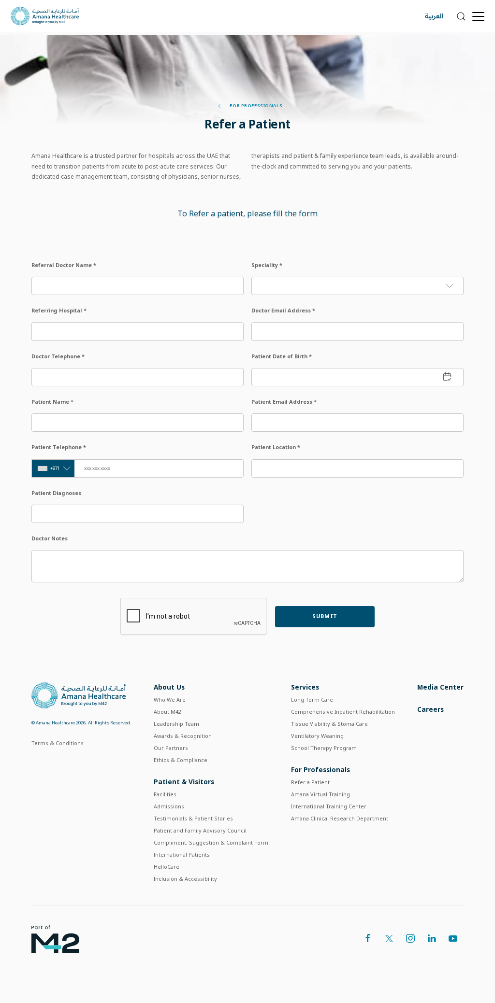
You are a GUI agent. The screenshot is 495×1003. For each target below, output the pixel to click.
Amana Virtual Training (320, 794)
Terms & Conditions (57, 743)
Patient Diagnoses (56, 492)
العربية (434, 16)
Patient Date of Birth (281, 356)
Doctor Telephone (58, 356)
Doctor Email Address (283, 310)
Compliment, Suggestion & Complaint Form (211, 842)
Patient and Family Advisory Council (200, 830)
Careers (430, 709)
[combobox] (53, 468)
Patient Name (52, 401)
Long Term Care (312, 699)
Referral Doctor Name (63, 264)
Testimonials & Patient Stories (193, 818)
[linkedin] (431, 938)
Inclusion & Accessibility (185, 878)
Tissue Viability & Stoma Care (329, 723)
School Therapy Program (324, 747)
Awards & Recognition (183, 735)
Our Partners (171, 747)
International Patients (182, 854)
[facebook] (368, 938)
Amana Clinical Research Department (339, 818)
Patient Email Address (284, 401)
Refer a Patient (310, 782)
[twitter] (389, 938)
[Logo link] (78, 694)
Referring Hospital (59, 310)
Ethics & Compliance (180, 759)
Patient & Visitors (184, 781)
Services (305, 687)
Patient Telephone (58, 447)
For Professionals (255, 105)
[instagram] (410, 938)
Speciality (266, 264)
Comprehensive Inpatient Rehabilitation (343, 711)
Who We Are (170, 699)
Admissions (169, 806)
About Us (169, 687)
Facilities (165, 794)
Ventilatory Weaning (317, 735)
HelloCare (166, 866)
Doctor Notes (49, 538)
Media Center (440, 687)
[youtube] (453, 938)
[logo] (55, 938)
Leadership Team (176, 723)
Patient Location (275, 447)
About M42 (167, 711)
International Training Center (328, 806)
